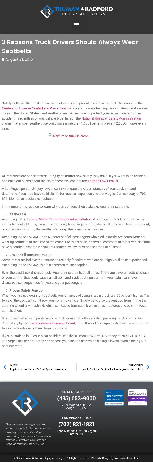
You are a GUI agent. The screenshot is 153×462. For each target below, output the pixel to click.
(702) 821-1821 (76, 424)
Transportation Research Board (52, 323)
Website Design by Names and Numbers (115, 458)
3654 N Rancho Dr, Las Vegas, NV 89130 (76, 432)
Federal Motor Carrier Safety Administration (59, 219)
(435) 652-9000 (76, 398)
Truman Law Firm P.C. (104, 181)
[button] (76, 25)
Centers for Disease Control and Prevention (34, 108)
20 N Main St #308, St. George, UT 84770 (76, 406)
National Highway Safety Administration (111, 118)
